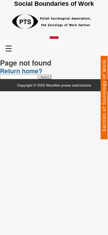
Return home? (21, 70)
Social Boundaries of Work (54, 3)
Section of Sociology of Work (104, 96)
